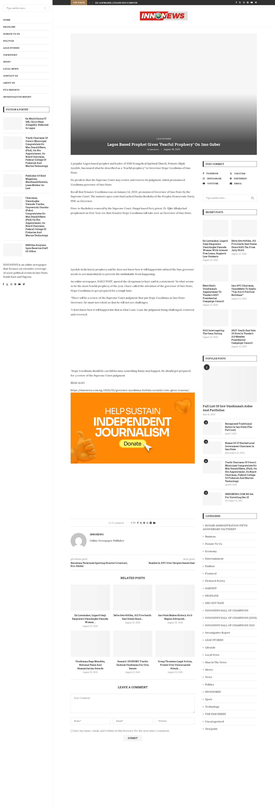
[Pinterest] (15, 284)
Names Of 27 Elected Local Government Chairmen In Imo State (240, 446)
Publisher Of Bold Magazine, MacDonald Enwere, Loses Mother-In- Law (36, 182)
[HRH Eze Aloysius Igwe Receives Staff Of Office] (12, 250)
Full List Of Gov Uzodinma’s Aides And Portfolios (227, 408)
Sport (7, 61)
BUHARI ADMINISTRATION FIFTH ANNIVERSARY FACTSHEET (225, 527)
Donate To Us (11, 33)
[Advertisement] (97, 240)
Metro (209, 669)
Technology (212, 706)
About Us (9, 82)
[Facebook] (3, 284)
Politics (8, 40)
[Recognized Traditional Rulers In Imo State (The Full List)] (212, 428)
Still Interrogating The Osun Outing (213, 332)
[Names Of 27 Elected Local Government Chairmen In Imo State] (212, 448)
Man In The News (215, 662)
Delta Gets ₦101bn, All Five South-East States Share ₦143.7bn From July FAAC (244, 245)
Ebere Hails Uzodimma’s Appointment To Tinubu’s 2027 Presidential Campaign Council (213, 293)
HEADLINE (9, 26)
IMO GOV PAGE (214, 603)
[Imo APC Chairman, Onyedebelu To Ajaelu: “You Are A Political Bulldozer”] (244, 273)
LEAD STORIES (11, 47)
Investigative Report (17, 96)
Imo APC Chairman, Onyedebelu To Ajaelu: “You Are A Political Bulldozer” (243, 290)
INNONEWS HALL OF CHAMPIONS (226, 610)
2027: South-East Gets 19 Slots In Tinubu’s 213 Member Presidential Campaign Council (243, 336)
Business (210, 536)
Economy (211, 551)
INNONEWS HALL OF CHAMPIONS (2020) (231, 617)
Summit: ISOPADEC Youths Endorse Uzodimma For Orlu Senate (133, 665)
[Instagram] (11, 284)
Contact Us (10, 75)
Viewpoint (10, 54)
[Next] (93, 2)
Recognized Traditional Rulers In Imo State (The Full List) (238, 426)
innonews (154, 149)
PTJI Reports (11, 89)
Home (6, 19)
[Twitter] (7, 284)
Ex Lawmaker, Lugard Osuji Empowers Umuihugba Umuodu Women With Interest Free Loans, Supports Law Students (215, 248)
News (208, 677)
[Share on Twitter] (141, 522)
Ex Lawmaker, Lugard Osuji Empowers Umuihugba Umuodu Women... (136, 2)
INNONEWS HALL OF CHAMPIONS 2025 (230, 625)
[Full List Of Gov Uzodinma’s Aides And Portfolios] (230, 384)
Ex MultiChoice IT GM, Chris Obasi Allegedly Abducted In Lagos (36, 123)
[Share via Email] (154, 522)
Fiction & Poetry (215, 580)
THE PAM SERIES (215, 714)
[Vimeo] (24, 284)
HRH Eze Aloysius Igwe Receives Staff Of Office (36, 248)
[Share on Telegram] (151, 522)
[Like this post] (134, 522)
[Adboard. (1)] (133, 394)
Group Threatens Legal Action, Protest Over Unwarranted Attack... (175, 665)
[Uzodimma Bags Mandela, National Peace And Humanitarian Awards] (90, 644)
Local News (10, 68)
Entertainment (214, 558)
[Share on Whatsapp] (147, 522)
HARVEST (211, 588)
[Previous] (89, 2)
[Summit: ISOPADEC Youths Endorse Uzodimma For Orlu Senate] (132, 644)
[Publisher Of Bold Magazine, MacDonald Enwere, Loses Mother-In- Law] (12, 180)
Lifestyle (210, 647)
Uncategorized (214, 721)
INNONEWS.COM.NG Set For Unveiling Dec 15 (239, 496)
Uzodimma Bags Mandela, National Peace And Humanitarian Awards (90, 665)
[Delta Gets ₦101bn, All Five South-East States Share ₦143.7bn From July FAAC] (132, 598)
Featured (210, 573)
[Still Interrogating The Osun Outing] (215, 317)
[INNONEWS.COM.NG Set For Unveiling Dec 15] (212, 499)
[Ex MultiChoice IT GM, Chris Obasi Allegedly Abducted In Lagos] (12, 123)
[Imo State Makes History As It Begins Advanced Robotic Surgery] (175, 598)
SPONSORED (213, 691)
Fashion (210, 566)
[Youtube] (19, 284)
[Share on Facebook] (137, 522)
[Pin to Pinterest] (144, 522)
